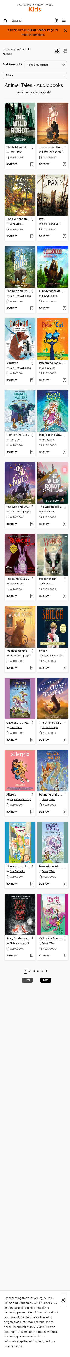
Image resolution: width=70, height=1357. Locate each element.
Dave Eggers (16, 223)
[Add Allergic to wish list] (31, 812)
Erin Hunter (48, 583)
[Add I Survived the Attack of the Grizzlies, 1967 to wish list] (64, 308)
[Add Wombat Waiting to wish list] (31, 668)
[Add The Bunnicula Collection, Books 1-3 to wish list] (31, 596)
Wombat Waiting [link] (16, 651)
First (27, 980)
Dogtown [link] (12, 363)
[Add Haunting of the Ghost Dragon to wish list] (64, 812)
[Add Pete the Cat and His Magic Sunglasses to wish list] (64, 380)
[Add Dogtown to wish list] (31, 380)
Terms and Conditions (18, 1303)
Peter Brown (16, 151)
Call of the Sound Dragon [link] (51, 938)
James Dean (48, 367)
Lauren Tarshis (49, 295)
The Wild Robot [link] (16, 147)
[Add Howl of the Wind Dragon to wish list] (64, 884)
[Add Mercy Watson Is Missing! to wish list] (31, 884)
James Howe (16, 583)
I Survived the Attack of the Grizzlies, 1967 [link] (51, 291)
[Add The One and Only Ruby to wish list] (31, 308)
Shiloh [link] (43, 651)
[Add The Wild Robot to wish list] (31, 164)
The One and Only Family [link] (18, 507)
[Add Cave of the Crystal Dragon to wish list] (31, 740)
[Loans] (56, 21)
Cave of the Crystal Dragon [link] (18, 723)
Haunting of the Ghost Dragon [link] (51, 794)
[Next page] (46, 971)
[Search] (5, 21)
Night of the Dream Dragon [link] (18, 435)
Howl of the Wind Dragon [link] (51, 866)
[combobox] (27, 20)
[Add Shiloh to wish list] (64, 668)
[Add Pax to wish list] (64, 236)
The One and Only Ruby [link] (18, 291)
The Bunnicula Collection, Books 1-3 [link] (18, 579)
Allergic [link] (11, 794)
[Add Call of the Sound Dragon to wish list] (64, 955)
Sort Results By (12, 64)
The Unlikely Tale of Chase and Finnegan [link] (51, 723)
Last (45, 980)
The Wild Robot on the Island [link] (51, 507)
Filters (9, 75)
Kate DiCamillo (17, 871)
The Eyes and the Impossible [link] (18, 219)
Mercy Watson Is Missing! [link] (18, 866)
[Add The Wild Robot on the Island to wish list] (64, 524)
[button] (57, 52)
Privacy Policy (48, 1303)
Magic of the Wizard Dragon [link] (51, 435)
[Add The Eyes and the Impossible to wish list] (31, 236)
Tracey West (16, 439)
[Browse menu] (63, 20)
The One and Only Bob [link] (51, 147)
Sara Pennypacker (51, 223)
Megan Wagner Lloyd (20, 799)
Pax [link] (41, 219)
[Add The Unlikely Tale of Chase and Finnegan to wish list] (64, 740)
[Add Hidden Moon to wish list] (64, 596)
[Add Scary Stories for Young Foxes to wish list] (31, 955)
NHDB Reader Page (40, 30)
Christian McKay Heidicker (21, 943)
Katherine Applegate (53, 151)
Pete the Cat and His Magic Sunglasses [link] (51, 363)
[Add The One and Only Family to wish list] (31, 524)
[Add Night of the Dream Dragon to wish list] (31, 452)
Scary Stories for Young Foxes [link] (18, 938)
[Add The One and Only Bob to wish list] (64, 164)
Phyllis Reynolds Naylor (53, 655)
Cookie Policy (13, 1346)
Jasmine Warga (50, 727)
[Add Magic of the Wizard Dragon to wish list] (64, 452)
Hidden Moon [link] (48, 579)
